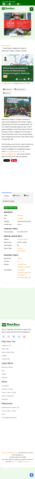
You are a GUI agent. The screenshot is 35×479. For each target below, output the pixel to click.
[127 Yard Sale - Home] (8, 8)
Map (27, 196)
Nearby (19, 258)
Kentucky (20, 215)
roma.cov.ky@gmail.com (9, 154)
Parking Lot (20, 264)
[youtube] (24, 337)
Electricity (20, 239)
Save (14, 160)
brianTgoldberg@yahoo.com (14, 152)
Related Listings (8, 201)
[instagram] (8, 337)
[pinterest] (14, 337)
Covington (20, 218)
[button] (31, 9)
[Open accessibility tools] (31, 475)
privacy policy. (25, 461)
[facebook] (3, 337)
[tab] (7, 195)
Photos (17, 196)
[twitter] (19, 337)
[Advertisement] (17, 178)
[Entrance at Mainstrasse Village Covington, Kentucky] (17, 107)
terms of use (15, 461)
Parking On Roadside (23, 267)
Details (6, 196)
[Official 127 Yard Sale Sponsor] (17, 24)
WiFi (26, 239)
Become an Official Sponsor (10, 453)
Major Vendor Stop (10, 208)
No (18, 261)
